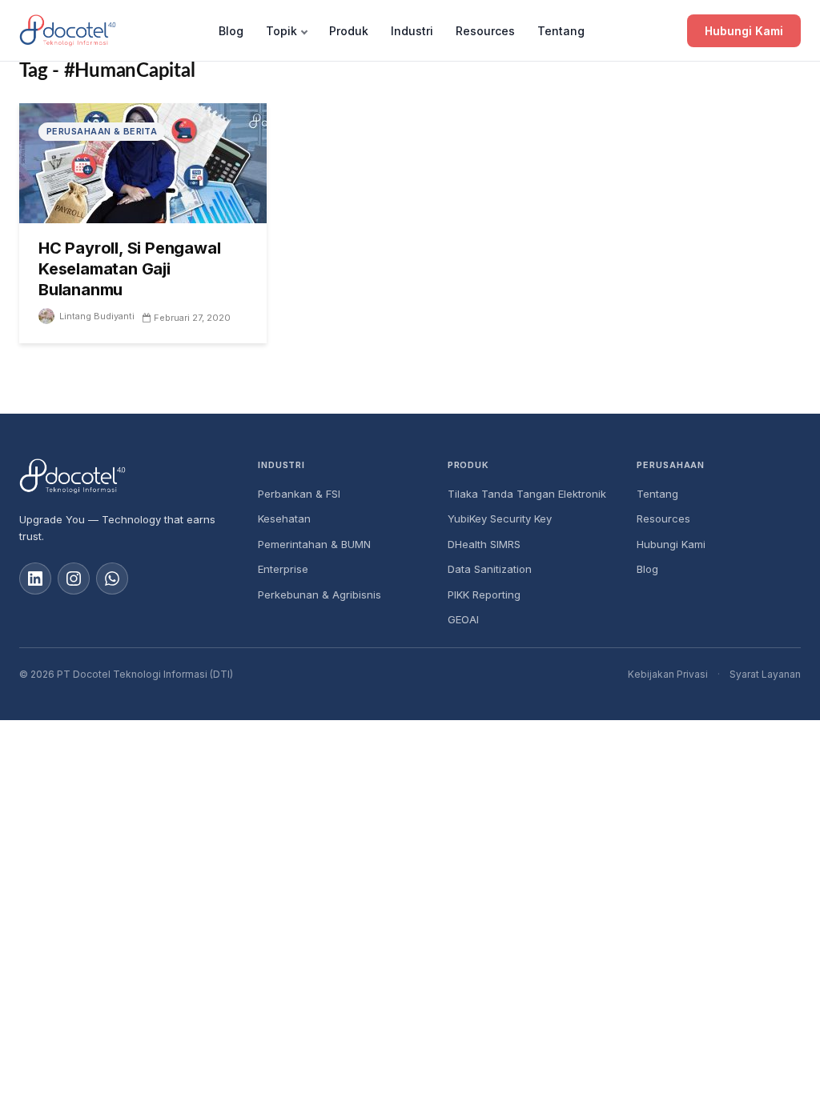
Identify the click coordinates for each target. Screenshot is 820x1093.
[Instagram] (74, 579)
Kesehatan (284, 518)
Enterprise (283, 569)
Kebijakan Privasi (668, 674)
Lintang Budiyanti (97, 316)
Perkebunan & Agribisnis (319, 594)
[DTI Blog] (67, 30)
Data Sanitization (490, 569)
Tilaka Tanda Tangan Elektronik (527, 493)
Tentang (561, 31)
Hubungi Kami (744, 31)
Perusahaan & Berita (101, 131)
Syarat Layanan (765, 674)
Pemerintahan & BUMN (314, 544)
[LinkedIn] (35, 579)
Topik (281, 31)
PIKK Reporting (484, 594)
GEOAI (463, 619)
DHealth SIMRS (484, 544)
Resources (485, 31)
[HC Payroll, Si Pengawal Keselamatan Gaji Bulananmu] (143, 162)
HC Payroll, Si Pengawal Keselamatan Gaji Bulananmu (129, 268)
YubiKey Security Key (500, 518)
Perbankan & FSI (299, 493)
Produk (348, 31)
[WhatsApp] (112, 579)
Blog (231, 31)
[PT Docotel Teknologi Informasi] (125, 476)
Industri (412, 31)
